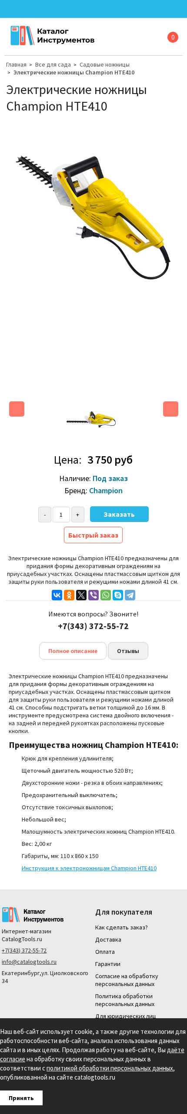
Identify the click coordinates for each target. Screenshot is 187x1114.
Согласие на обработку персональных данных (126, 980)
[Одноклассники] (69, 595)
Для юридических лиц (125, 1016)
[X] (81, 595)
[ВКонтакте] (57, 595)
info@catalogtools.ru (29, 962)
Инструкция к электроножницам (89, 868)
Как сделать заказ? (121, 927)
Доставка (108, 939)
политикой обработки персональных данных (110, 1068)
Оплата (105, 952)
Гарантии (107, 964)
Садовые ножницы (105, 64)
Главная (16, 64)
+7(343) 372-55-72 (24, 950)
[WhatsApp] (105, 595)
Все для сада (53, 64)
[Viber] (93, 595)
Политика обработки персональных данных (124, 1000)
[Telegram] (130, 595)
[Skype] (118, 595)
